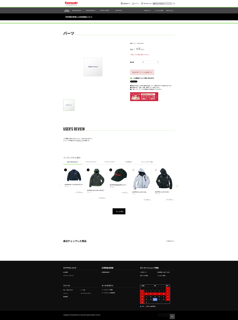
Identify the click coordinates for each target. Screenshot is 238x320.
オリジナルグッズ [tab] (91, 162)
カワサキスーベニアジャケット (74, 184)
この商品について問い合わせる (143, 78)
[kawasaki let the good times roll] (71, 3)
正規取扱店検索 (105, 272)
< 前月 (142, 285)
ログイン (80, 140)
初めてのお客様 (144, 275)
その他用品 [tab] (128, 162)
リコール (65, 293)
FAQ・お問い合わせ (68, 290)
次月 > (167, 285)
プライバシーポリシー (68, 275)
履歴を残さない (171, 241)
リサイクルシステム (86, 293)
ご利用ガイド (143, 272)
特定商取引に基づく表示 (163, 272)
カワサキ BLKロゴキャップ (118, 185)
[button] (177, 186)
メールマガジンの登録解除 (108, 293)
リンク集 (83, 290)
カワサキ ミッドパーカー (139, 192)
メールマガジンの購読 (107, 289)
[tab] (77, 10)
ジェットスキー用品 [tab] (147, 162)
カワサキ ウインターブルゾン (95, 190)
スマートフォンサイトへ (167, 315)
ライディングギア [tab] (110, 162)
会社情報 (65, 272)
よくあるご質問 (161, 275)
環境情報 (65, 296)
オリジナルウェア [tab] (72, 162)
